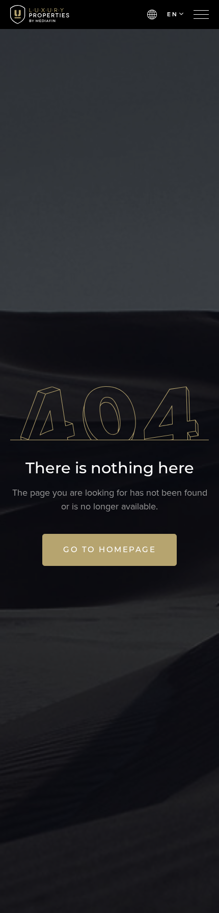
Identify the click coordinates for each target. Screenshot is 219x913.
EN (172, 14)
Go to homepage (109, 549)
